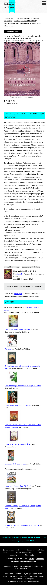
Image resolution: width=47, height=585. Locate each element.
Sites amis (29, 555)
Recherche (9, 574)
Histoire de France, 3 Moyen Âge (17, 444)
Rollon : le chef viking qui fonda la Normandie (22, 525)
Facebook (40, 559)
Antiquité (17, 574)
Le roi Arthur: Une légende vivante (18, 405)
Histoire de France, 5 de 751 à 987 (18, 486)
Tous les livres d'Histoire (28, 18)
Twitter (31, 559)
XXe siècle (34, 576)
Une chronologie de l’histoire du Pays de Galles (23, 386)
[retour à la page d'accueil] (10, 6)
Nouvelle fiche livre (23, 552)
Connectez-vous (12, 286)
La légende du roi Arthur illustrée (17, 329)
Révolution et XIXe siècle (18, 576)
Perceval (8, 349)
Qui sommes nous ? (11, 550)
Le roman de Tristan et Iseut (15, 464)
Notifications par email (26, 561)
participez (18, 294)
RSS (14, 561)
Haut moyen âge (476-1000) (25, 21)
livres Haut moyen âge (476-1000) (26, 537)
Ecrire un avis (12, 31)
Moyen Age (8, 21)
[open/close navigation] (44, 3)
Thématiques (29, 579)
